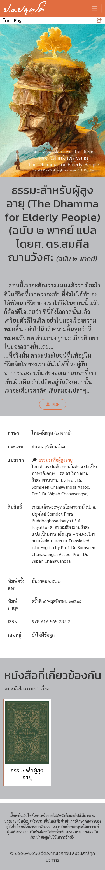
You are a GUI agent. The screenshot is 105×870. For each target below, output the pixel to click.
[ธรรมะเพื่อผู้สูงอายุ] (27, 732)
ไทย (7, 20)
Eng (18, 20)
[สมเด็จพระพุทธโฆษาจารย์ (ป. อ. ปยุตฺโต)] (25, 8)
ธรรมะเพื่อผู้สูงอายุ (56, 460)
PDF (55, 404)
